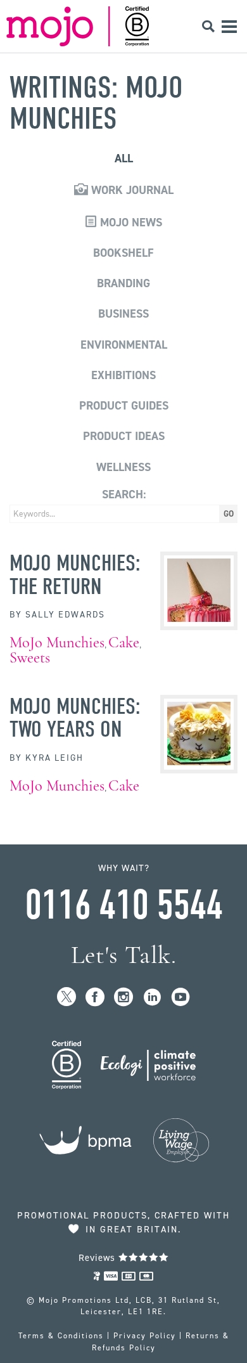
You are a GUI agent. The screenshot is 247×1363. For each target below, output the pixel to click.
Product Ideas (124, 436)
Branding (123, 283)
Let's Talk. (124, 955)
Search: (124, 494)
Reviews (98, 1257)
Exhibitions (123, 375)
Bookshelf (123, 253)
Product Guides (123, 405)
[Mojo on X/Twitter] (67, 997)
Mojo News (129, 222)
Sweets (30, 658)
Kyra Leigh (54, 758)
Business (123, 313)
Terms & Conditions (61, 1336)
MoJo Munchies (57, 642)
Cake (123, 642)
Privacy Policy (144, 1336)
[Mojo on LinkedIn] (152, 997)
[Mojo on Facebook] (95, 997)
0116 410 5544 (123, 905)
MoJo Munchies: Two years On (75, 717)
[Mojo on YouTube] (181, 997)
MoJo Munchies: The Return (75, 574)
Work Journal (131, 190)
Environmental (123, 344)
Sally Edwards (65, 615)
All (124, 158)
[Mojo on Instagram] (124, 997)
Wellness (123, 467)
